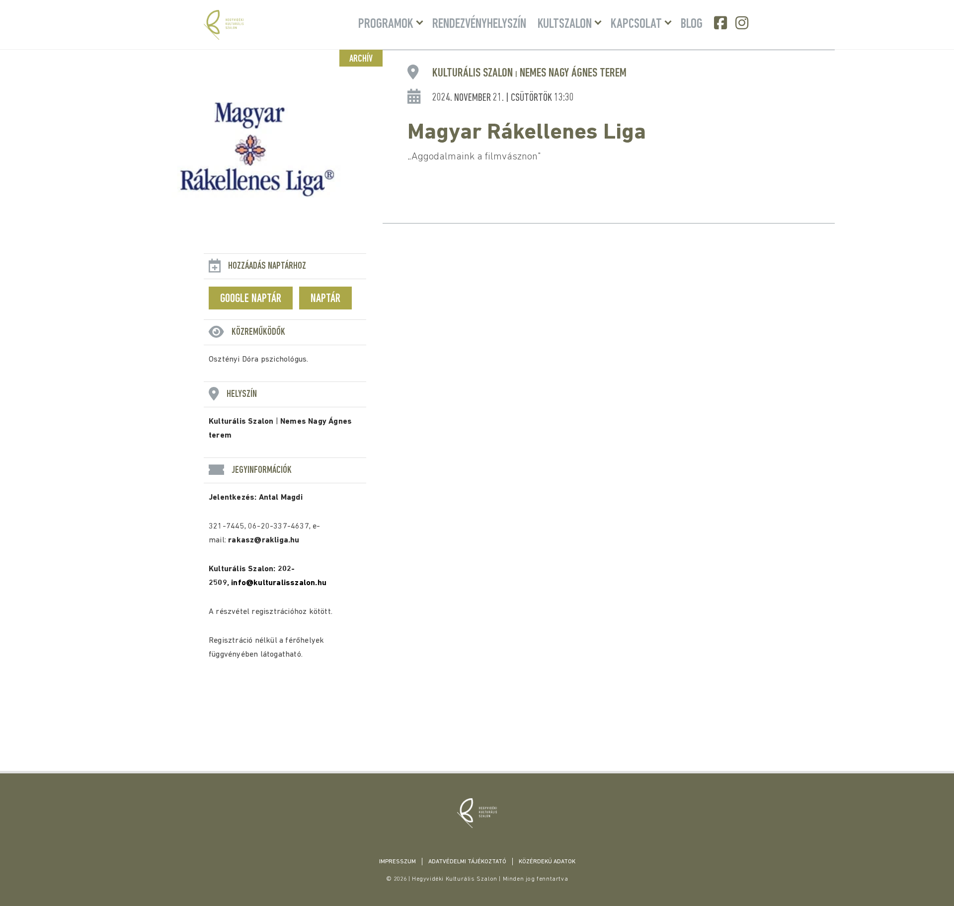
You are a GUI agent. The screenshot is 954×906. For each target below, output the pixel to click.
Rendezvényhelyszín (479, 24)
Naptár (325, 299)
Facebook (721, 22)
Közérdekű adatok (547, 862)
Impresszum (397, 862)
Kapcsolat (636, 24)
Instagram (742, 22)
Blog (692, 24)
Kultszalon (565, 24)
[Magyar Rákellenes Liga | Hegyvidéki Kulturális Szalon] (477, 813)
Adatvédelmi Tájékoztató (467, 862)
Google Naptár (250, 299)
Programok (385, 24)
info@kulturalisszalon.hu (278, 583)
